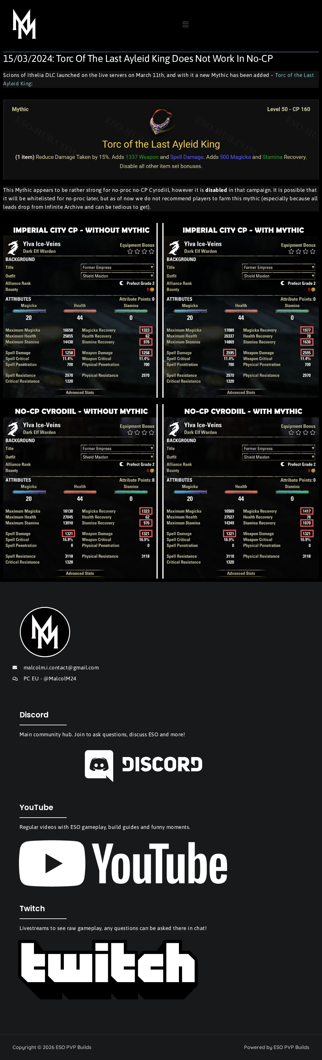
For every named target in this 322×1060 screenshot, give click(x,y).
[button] (185, 24)
